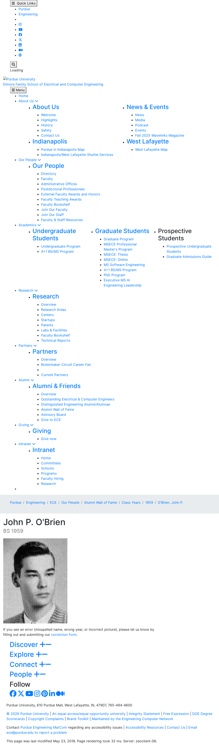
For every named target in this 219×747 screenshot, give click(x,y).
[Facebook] (20, 34)
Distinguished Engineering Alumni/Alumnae (75, 404)
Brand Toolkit (78, 719)
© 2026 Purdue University (27, 714)
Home (23, 96)
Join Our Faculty (54, 209)
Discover (25, 644)
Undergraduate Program (60, 246)
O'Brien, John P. (170, 502)
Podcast (141, 125)
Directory (48, 173)
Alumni (25, 380)
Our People (28, 160)
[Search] (13, 64)
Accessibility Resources (145, 727)
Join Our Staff (52, 215)
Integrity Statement (144, 714)
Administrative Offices (59, 184)
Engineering (28, 14)
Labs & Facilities (54, 330)
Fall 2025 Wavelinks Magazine (159, 135)
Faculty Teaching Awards (61, 199)
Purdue (24, 9)
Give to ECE (51, 420)
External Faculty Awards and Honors (70, 194)
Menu (20, 90)
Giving (24, 425)
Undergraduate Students (54, 234)
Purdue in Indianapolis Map (63, 149)
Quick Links (25, 3)
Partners (26, 345)
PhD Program (114, 275)
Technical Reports (55, 340)
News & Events (148, 107)
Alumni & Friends (57, 386)
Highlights (49, 120)
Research (26, 290)
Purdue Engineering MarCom (44, 727)
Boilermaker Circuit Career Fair (66, 364)
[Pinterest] (44, 695)
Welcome (48, 115)
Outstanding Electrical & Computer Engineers (77, 399)
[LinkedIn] (20, 45)
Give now (48, 439)
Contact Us (50, 135)
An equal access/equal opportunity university (89, 714)
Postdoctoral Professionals (63, 189)
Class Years (131, 502)
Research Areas (53, 309)
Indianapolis (50, 141)
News (139, 115)
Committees (51, 463)
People (22, 674)
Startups (48, 320)
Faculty (47, 179)
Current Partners (54, 375)
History (47, 125)
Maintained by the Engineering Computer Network (132, 719)
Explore (23, 654)
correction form (64, 634)
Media (140, 120)
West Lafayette (148, 141)
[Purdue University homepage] (19, 79)
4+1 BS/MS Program (57, 251)
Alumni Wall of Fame (57, 409)
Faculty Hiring (52, 478)
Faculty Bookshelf (55, 204)
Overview (48, 304)
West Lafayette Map (151, 149)
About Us (27, 101)
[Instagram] (20, 24)
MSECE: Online (116, 259)
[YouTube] (20, 29)
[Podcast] (20, 55)
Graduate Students (122, 231)
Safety (46, 130)
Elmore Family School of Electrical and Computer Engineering (53, 84)
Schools (47, 468)
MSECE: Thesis (116, 254)
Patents (47, 325)
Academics (28, 225)
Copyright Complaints (46, 719)
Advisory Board (53, 414)
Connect (24, 664)
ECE (53, 502)
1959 (149, 502)
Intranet (25, 444)
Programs (49, 473)
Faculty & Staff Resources (62, 220)
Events (140, 130)
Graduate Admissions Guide (189, 256)
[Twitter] (20, 40)
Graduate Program (119, 239)
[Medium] (21, 50)
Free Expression (176, 714)
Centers (47, 315)
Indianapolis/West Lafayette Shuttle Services (77, 154)
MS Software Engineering (124, 265)
